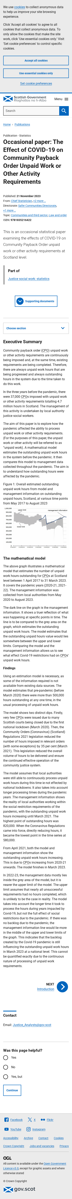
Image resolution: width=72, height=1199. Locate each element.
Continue (12, 1090)
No (13, 1067)
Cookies (59, 1138)
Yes (13, 1057)
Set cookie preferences (36, 83)
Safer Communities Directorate (37, 205)
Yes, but (16, 1077)
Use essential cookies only (36, 73)
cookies (19, 7)
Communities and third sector (29, 215)
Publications (22, 124)
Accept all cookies (36, 60)
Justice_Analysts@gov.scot (32, 1025)
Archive (28, 1138)
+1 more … (9, 210)
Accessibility (10, 1138)
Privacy (64, 1146)
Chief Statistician (21, 200)
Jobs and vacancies (42, 1146)
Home (7, 124)
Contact (43, 1138)
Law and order (58, 215)
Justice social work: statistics (28, 279)
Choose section (16, 328)
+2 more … (39, 200)
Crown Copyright (13, 1146)
